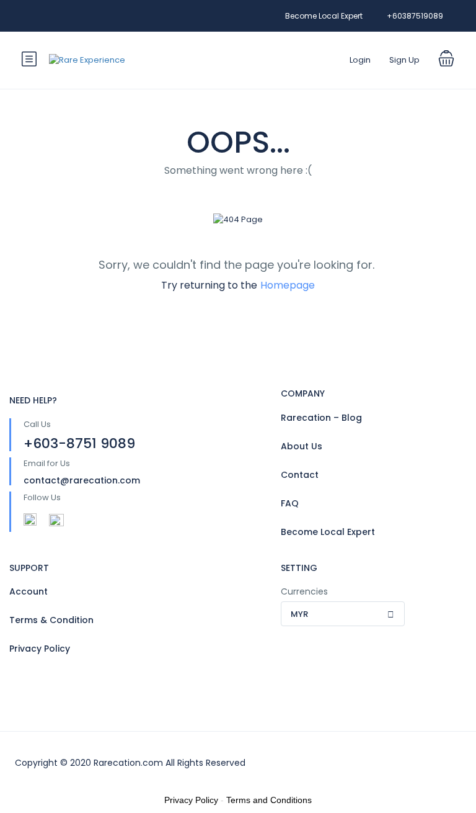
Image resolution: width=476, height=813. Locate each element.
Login (360, 60)
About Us (301, 446)
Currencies (304, 591)
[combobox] (343, 613)
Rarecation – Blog (321, 417)
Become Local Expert (324, 16)
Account (28, 591)
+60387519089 (415, 16)
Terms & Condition (51, 620)
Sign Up (404, 60)
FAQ (290, 503)
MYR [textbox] (299, 614)
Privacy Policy (39, 648)
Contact (300, 475)
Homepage (287, 285)
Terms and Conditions (269, 800)
